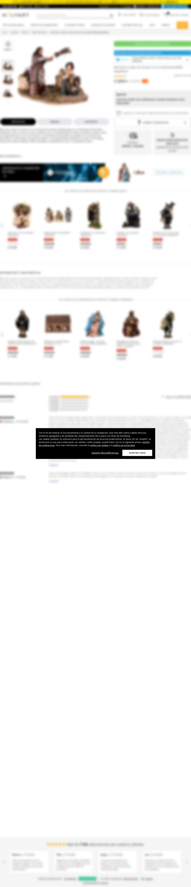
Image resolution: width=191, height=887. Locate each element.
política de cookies (99, 445)
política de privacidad (124, 445)
